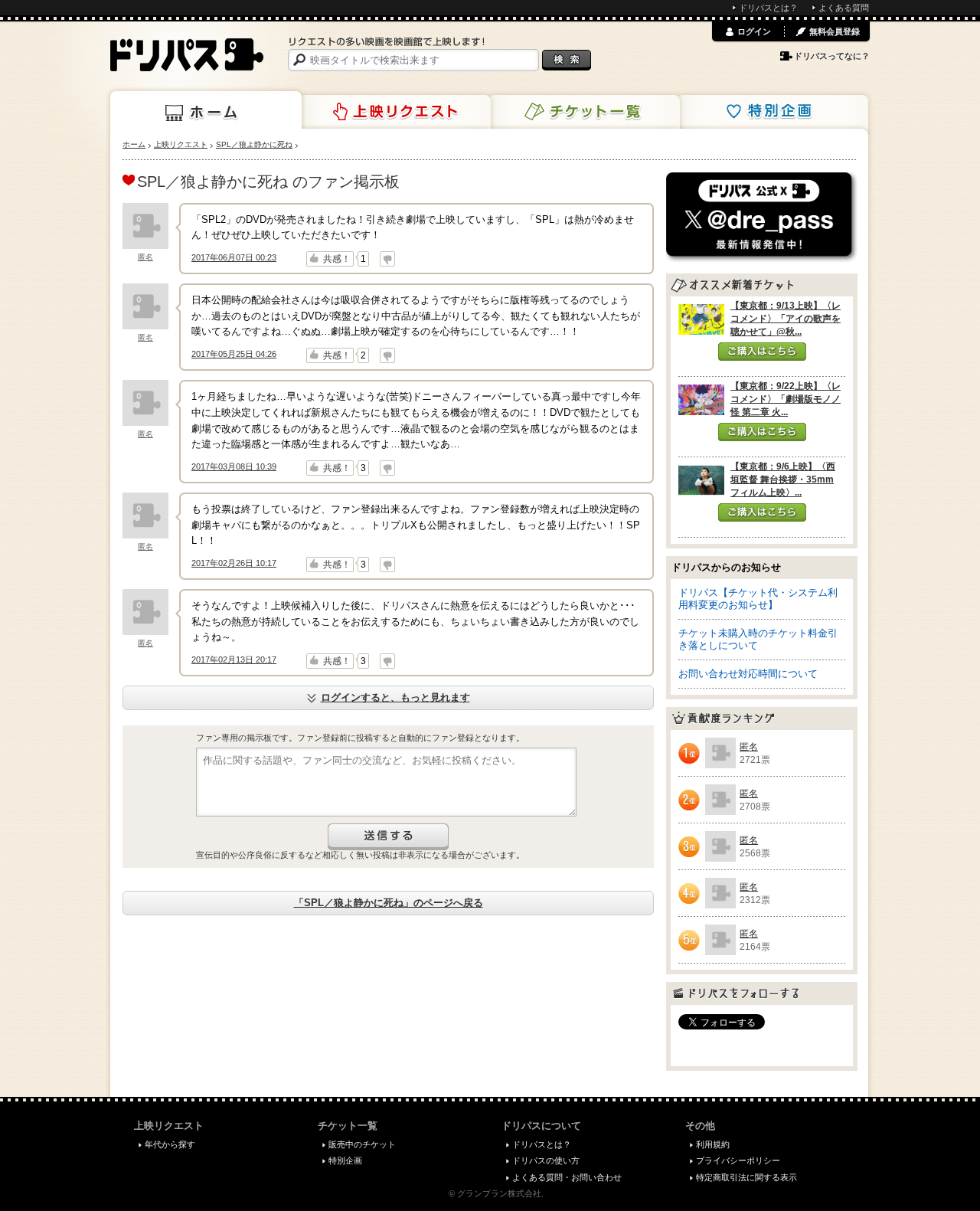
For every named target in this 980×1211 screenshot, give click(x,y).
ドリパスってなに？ (832, 56)
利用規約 (713, 1144)
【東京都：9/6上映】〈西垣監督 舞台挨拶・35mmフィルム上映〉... (782, 479)
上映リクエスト (395, 112)
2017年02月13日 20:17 (233, 659)
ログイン (754, 31)
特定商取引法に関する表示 (746, 1177)
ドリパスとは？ (768, 7)
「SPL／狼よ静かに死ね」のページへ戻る (388, 902)
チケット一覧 (584, 112)
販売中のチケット (362, 1144)
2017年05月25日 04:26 (233, 353)
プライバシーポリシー (738, 1160)
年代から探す (170, 1144)
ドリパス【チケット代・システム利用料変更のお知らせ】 (758, 598)
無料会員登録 (834, 31)
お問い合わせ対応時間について (748, 673)
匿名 (145, 257)
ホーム (206, 110)
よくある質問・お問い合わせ (567, 1177)
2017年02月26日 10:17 (233, 563)
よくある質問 (843, 7)
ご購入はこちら (762, 351)
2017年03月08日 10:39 (233, 466)
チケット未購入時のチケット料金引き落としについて (758, 639)
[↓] (387, 259)
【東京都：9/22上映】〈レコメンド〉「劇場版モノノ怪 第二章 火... (785, 399)
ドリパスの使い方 (546, 1160)
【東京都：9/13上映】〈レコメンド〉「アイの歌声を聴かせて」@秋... (785, 318)
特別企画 (772, 112)
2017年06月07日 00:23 (233, 257)
